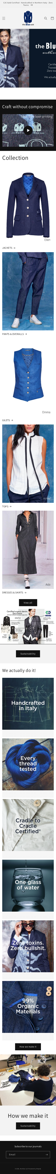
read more (26, 682)
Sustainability (28, 653)
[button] (3, 18)
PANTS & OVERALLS (13, 334)
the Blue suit (24, 1168)
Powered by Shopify (34, 1168)
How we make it (28, 1046)
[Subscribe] (46, 1154)
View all (28, 602)
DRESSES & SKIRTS (12, 592)
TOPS (5, 506)
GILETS (6, 420)
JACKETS (7, 247)
